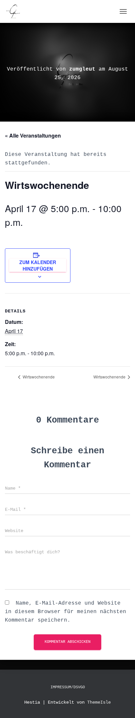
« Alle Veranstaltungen (33, 135)
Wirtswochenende (38, 376)
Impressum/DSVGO (67, 687)
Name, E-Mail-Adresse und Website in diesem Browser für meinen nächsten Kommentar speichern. (65, 611)
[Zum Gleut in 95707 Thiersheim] (15, 11)
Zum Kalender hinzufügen (37, 265)
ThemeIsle (99, 702)
